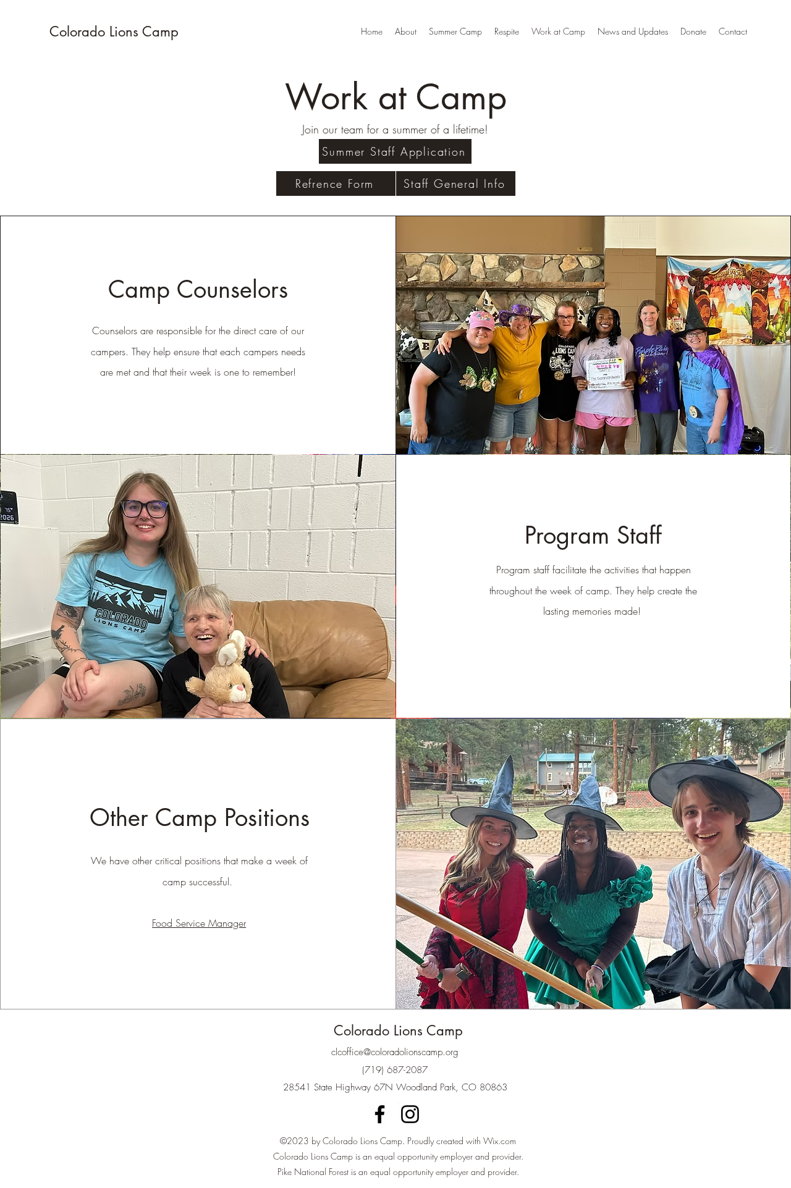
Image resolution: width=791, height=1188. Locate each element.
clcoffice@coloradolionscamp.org (395, 1052)
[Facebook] (380, 1114)
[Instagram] (410, 1114)
